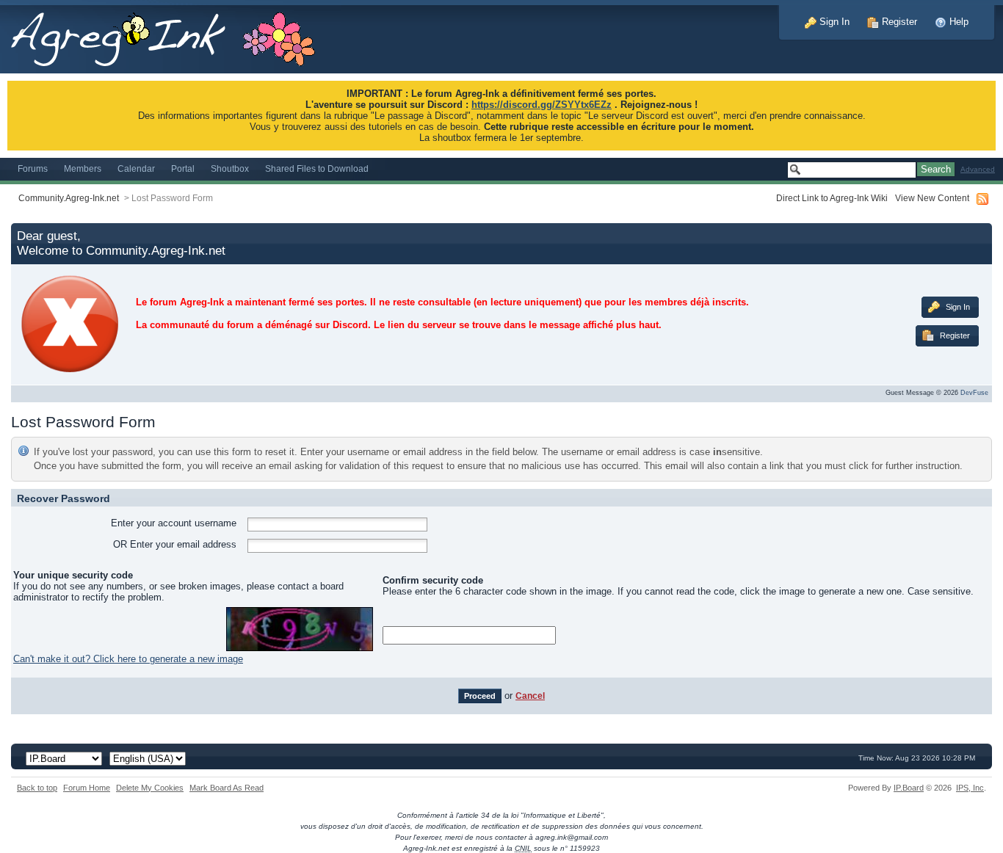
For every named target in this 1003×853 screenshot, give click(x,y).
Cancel (530, 695)
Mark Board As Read (226, 787)
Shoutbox (230, 168)
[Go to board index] (170, 35)
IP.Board (909, 787)
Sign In (833, 21)
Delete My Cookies (150, 787)
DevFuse (974, 392)
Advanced (977, 169)
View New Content (932, 198)
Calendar (136, 168)
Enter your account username (173, 523)
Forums (33, 168)
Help (957, 21)
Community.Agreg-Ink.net (68, 198)
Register (898, 21)
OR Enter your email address (174, 544)
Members (82, 168)
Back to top (37, 787)
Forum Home (86, 787)
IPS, (970, 787)
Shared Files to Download (317, 168)
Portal (183, 168)
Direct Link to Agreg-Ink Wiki (832, 198)
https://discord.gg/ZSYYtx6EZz (541, 104)
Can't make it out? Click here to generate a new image (128, 658)
